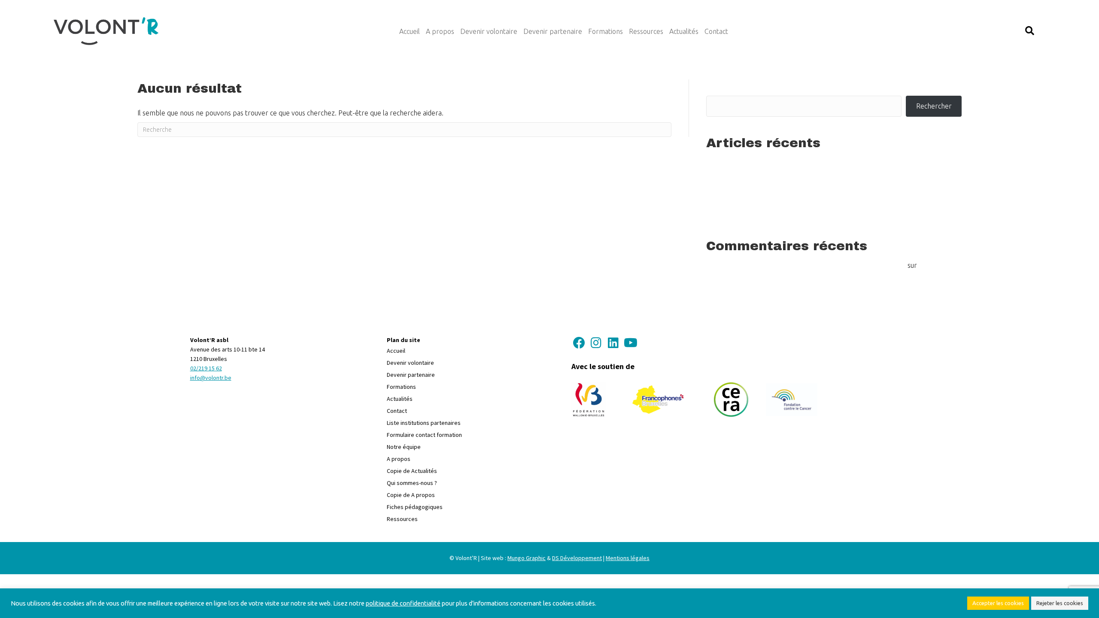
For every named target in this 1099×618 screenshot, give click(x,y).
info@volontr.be (210, 378)
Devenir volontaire (410, 363)
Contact (397, 411)
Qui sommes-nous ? (412, 483)
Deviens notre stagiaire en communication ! (771, 214)
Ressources (402, 519)
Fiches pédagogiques (415, 507)
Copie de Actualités (412, 471)
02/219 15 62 (206, 368)
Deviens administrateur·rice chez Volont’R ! (771, 174)
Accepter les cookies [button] (998, 603)
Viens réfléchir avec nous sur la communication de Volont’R (794, 201)
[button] (1029, 31)
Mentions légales (628, 558)
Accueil (396, 350)
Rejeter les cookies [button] (1059, 603)
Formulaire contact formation (424, 435)
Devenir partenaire (411, 375)
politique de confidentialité (403, 603)
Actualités (400, 399)
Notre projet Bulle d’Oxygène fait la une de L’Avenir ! (786, 187)
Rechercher (727, 85)
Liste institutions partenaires (424, 423)
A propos (398, 459)
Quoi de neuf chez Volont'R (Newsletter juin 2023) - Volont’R (814, 265)
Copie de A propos (411, 495)
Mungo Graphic (526, 558)
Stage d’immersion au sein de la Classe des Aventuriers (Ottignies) (806, 161)
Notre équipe (404, 447)
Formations (401, 387)
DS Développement (577, 558)
